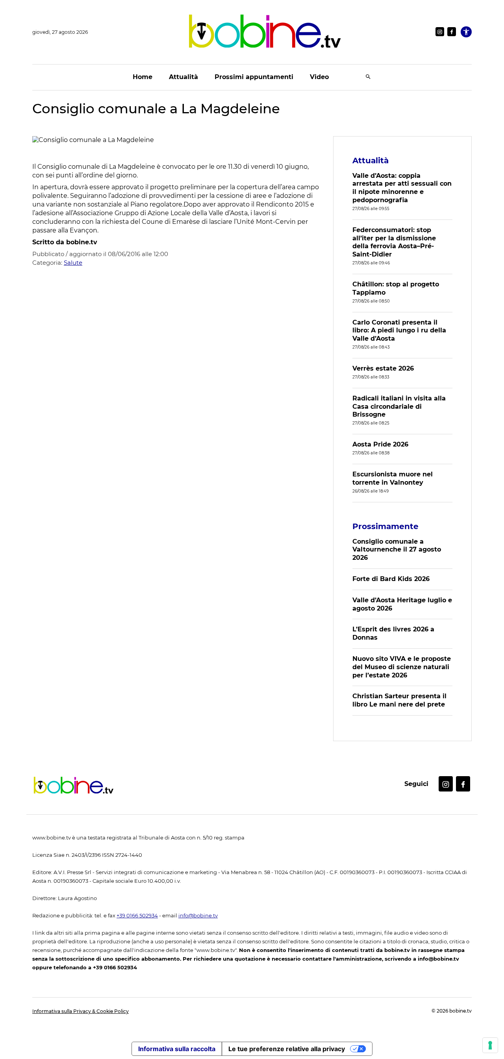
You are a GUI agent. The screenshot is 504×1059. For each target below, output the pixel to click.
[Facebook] (451, 31)
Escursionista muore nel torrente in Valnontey (392, 478)
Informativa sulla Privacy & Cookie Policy (80, 1011)
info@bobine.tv (198, 916)
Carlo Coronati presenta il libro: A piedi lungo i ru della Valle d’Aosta (399, 331)
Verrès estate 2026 (383, 368)
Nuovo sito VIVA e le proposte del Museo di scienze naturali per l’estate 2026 (401, 667)
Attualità (183, 77)
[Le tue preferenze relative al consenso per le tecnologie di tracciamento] (490, 1045)
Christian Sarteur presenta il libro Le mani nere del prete (399, 700)
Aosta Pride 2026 (380, 444)
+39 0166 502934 (137, 916)
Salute (73, 262)
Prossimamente (385, 526)
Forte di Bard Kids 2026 (391, 579)
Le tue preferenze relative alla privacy (286, 1049)
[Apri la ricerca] (368, 77)
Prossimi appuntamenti (254, 77)
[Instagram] (439, 31)
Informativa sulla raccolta (176, 1049)
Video (319, 77)
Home (142, 77)
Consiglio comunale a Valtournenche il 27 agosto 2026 (396, 550)
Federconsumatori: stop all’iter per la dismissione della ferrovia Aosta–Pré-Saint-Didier (394, 242)
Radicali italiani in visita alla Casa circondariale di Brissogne (399, 407)
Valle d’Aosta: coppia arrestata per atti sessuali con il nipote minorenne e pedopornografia (402, 188)
